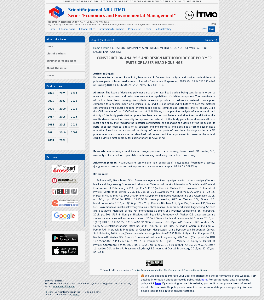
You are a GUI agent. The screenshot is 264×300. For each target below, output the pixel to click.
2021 (74, 101)
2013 (62, 124)
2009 (74, 132)
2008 (51, 140)
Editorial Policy (163, 29)
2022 (62, 101)
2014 (51, 124)
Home (52, 29)
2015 (74, 116)
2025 (62, 93)
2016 (62, 116)
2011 (51, 132)
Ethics (148, 29)
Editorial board (67, 29)
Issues (51, 75)
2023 (51, 101)
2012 (74, 124)
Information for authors (111, 29)
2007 (62, 140)
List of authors (56, 53)
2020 (51, 108)
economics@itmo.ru (64, 286)
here (204, 279)
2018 (74, 108)
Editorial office (87, 29)
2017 (51, 116)
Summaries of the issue (62, 60)
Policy (76, 294)
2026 (51, 93)
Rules (48, 291)
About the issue (57, 68)
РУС (205, 29)
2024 (74, 93)
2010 (62, 132)
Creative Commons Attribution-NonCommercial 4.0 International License (170, 270)
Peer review (134, 29)
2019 (62, 108)
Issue (50, 46)
